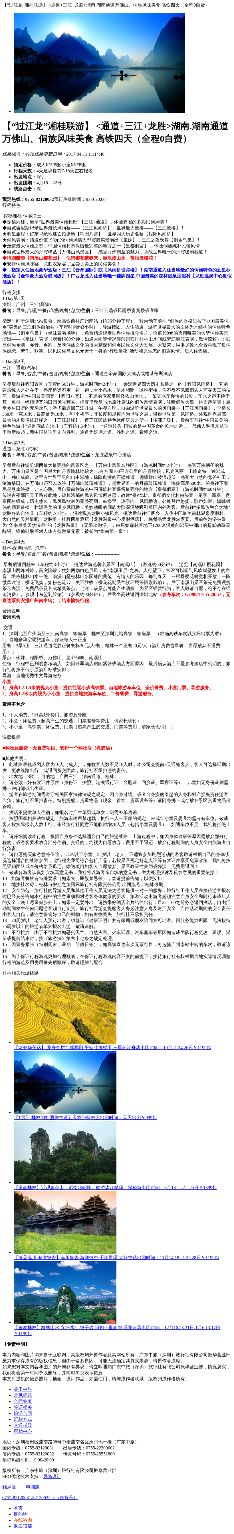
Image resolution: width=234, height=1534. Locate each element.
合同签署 (23, 1401)
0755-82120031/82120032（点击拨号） (40, 1497)
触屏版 (9, 1487)
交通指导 (23, 1425)
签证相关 (23, 1407)
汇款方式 (23, 1419)
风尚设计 (52, 1476)
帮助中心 (23, 1431)
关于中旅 (23, 1389)
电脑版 (33, 1487)
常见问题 (23, 1395)
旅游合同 (23, 1413)
